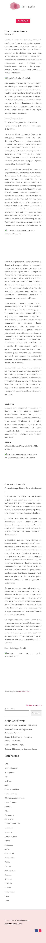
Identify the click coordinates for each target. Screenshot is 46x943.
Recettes (8, 879)
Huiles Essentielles (12, 824)
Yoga (7, 900)
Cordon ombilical (12, 790)
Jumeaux (8, 832)
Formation (9, 815)
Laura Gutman (11, 836)
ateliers (8, 781)
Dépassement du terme (14, 798)
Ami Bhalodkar (24, 692)
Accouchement (11, 768)
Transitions (9, 892)
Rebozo (8, 875)
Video (7, 896)
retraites (8, 883)
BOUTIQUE (23, 21)
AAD (6, 764)
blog (6, 785)
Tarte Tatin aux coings (14, 745)
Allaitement (9, 772)
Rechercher (10, 708)
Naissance (9, 845)
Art (6, 777)
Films (7, 811)
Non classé (9, 854)
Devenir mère (10, 802)
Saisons (8, 888)
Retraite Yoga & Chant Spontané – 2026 (21, 725)
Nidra (7, 849)
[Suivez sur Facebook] (36, 930)
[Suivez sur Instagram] (40, 930)
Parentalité (9, 858)
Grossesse (9, 819)
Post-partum (10, 871)
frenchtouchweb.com (14, 924)
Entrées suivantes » (33, 705)
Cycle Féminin (11, 794)
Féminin (8, 807)
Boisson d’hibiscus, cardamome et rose (21, 749)
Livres (7, 841)
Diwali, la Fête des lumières (16, 31)
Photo (7, 862)
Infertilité (9, 828)
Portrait (8, 866)
